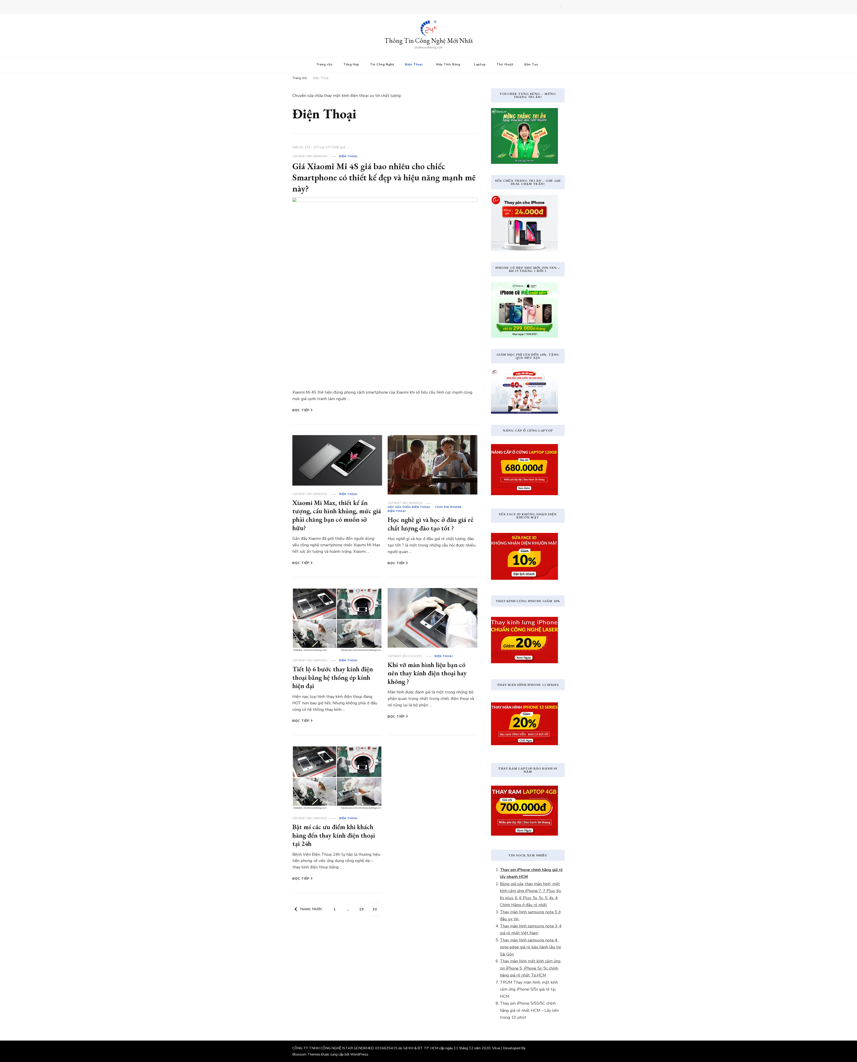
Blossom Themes (306, 1054)
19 (363, 909)
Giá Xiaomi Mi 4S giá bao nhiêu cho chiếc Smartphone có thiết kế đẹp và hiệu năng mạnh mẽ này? (384, 177)
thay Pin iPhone (448, 507)
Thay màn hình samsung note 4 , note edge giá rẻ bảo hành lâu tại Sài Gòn (530, 947)
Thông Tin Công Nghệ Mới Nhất (428, 40)
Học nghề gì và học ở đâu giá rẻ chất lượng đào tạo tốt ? (430, 523)
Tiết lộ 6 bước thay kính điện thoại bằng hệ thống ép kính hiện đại (332, 677)
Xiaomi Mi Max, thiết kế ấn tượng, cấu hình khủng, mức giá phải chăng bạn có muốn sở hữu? (336, 515)
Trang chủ (324, 65)
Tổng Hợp (351, 65)
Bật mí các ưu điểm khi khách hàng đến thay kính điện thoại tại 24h (333, 835)
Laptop (480, 65)
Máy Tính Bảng (448, 65)
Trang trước (311, 909)
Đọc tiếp (300, 410)
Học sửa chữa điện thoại (409, 507)
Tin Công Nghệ (382, 65)
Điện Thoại (413, 65)
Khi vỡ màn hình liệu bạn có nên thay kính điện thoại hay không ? (427, 673)
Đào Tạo (531, 65)
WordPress (359, 1054)
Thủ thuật (505, 65)
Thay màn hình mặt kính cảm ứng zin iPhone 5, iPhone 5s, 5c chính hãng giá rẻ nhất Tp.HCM (530, 968)
